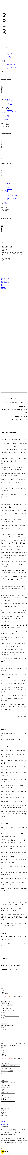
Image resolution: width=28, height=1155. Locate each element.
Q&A (8, 68)
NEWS (5, 71)
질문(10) (3, 287)
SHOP (5, 66)
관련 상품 (3, 288)
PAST (8, 54)
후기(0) (3, 285)
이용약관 (3, 1122)
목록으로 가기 (4, 1070)
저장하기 (3, 1007)
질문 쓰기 (3, 1047)
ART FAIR (9, 57)
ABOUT (5, 59)
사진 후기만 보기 (8, 1008)
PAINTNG (9, 63)
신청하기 (3, 1110)
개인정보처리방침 (5, 1124)
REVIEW (8, 70)
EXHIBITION (6, 52)
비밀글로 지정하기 (6, 1069)
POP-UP (8, 56)
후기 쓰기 (3, 1012)
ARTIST (5, 60)
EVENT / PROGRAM (11, 67)
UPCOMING (9, 53)
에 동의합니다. (11, 996)
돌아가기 (3, 1087)
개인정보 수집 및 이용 (7, 996)
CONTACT (6, 73)
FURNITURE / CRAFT (11, 64)
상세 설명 (3, 281)
